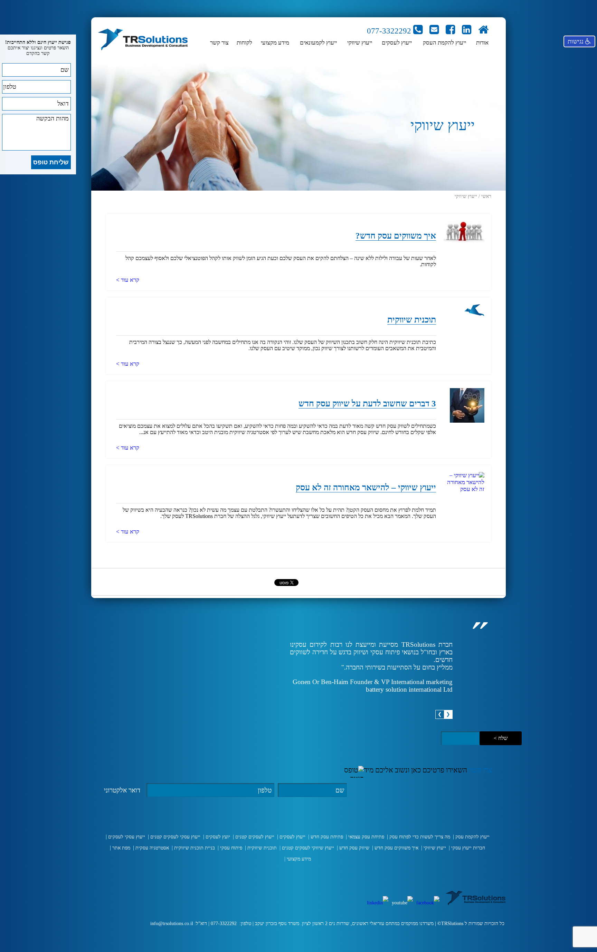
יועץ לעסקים (218, 836)
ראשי (486, 196)
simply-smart (126, 943)
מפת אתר (121, 847)
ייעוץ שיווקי (359, 42)
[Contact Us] (434, 31)
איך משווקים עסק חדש (396, 847)
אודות (482, 42)
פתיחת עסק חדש (327, 836)
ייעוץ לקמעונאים (318, 42)
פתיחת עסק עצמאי (366, 836)
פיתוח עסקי (231, 847)
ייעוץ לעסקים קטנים (254, 836)
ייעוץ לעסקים (397, 42)
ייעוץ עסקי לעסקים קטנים (175, 836)
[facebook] (450, 31)
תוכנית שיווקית (262, 847)
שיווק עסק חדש (354, 847)
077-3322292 (390, 31)
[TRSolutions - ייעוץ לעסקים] (143, 40)
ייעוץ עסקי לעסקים (126, 836)
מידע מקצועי (275, 42)
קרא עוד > (127, 280)
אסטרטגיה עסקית (152, 847)
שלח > (501, 738)
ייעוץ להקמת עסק (472, 836)
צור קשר (219, 42)
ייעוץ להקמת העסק (444, 42)
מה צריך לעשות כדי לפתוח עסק (419, 836)
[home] (483, 31)
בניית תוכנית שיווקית (194, 847)
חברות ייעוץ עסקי (468, 847)
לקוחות (244, 42)
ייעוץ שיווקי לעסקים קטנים (308, 847)
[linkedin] (466, 31)
